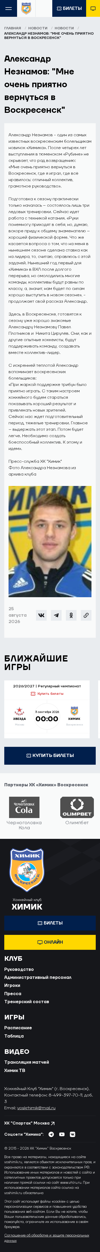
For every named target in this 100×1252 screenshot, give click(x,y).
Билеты (72, 8)
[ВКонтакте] (41, 615)
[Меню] (8, 8)
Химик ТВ (14, 1070)
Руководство (19, 969)
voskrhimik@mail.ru (36, 1108)
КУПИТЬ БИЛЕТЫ (53, 755)
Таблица (14, 1036)
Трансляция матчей (26, 1062)
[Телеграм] (56, 615)
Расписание (18, 1028)
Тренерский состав (26, 1001)
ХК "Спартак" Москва (27, 1123)
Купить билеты (50, 694)
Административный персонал (37, 977)
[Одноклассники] (71, 615)
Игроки (12, 985)
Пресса (12, 993)
